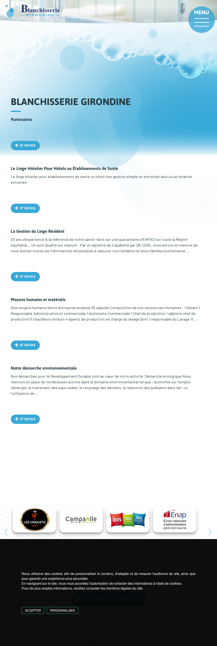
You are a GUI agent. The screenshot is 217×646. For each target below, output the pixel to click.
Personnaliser (62, 610)
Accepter (33, 610)
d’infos (27, 145)
